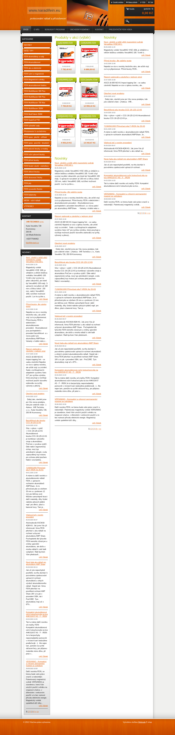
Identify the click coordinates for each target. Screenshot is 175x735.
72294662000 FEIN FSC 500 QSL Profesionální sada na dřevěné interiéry (89, 116)
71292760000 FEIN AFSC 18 (65, 43)
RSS (143, 2)
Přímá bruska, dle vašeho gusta (68, 192)
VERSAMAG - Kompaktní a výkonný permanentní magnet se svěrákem (36, 664)
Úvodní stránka (118, 2)
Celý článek (96, 187)
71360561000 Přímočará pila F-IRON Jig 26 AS (75, 289)
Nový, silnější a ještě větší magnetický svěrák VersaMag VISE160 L (36, 260)
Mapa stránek (132, 2)
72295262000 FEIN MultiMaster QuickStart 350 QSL (89, 43)
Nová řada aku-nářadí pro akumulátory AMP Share (77, 343)
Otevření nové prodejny (65, 243)
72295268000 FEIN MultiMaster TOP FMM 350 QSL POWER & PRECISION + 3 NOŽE (65, 79)
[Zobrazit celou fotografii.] (66, 55)
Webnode (142, 722)
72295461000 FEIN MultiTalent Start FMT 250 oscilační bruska (66, 116)
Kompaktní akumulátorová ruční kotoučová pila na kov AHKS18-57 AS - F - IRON (76, 371)
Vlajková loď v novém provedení (68, 316)
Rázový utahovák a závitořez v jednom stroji (74, 216)
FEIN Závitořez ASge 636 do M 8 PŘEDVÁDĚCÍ (89, 79)
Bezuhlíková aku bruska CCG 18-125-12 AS (74, 262)
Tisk (151, 2)
